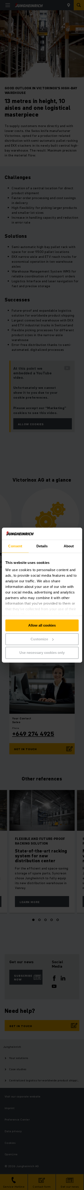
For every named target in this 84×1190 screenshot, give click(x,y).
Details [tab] (42, 546)
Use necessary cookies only (42, 653)
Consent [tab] (15, 546)
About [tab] (69, 546)
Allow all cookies (42, 625)
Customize (39, 639)
